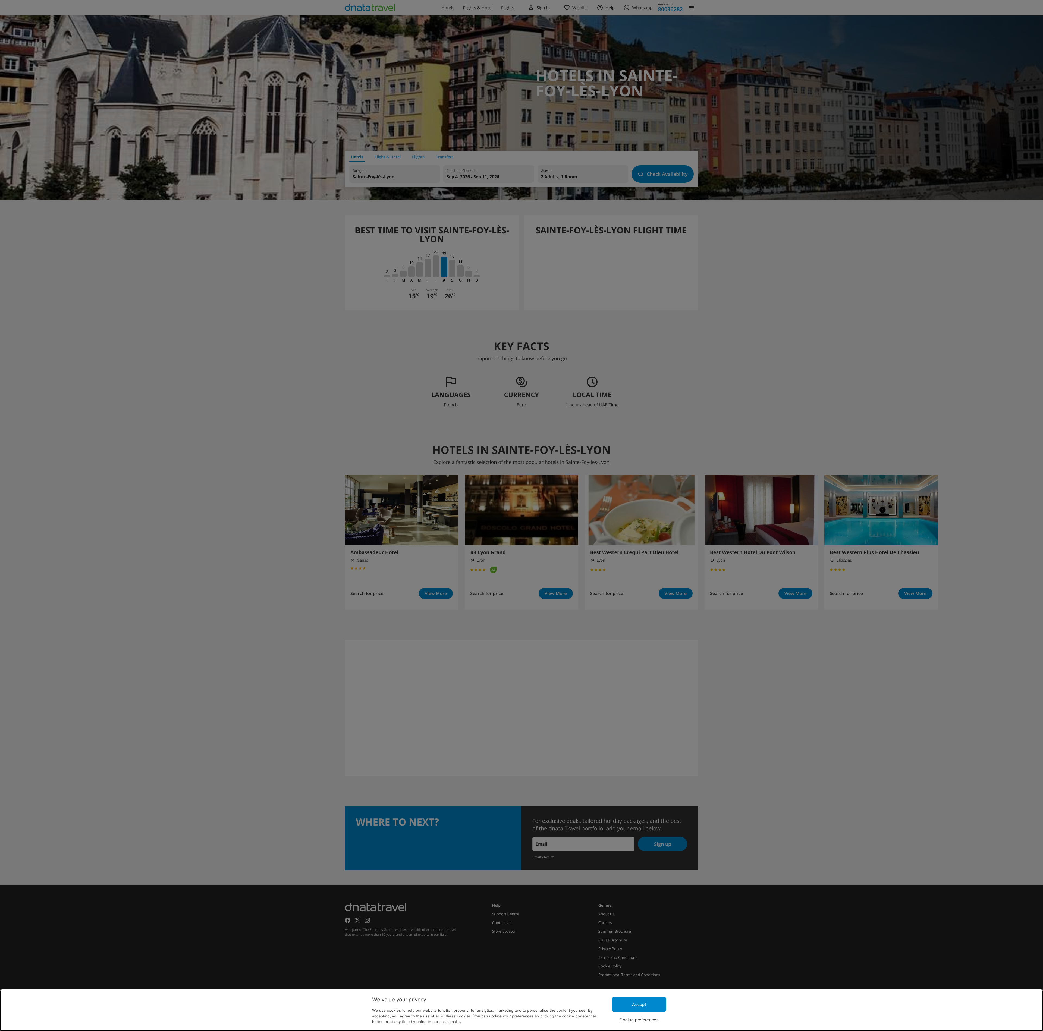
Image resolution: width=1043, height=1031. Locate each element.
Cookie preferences (639, 1020)
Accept (639, 1004)
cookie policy (450, 1021)
